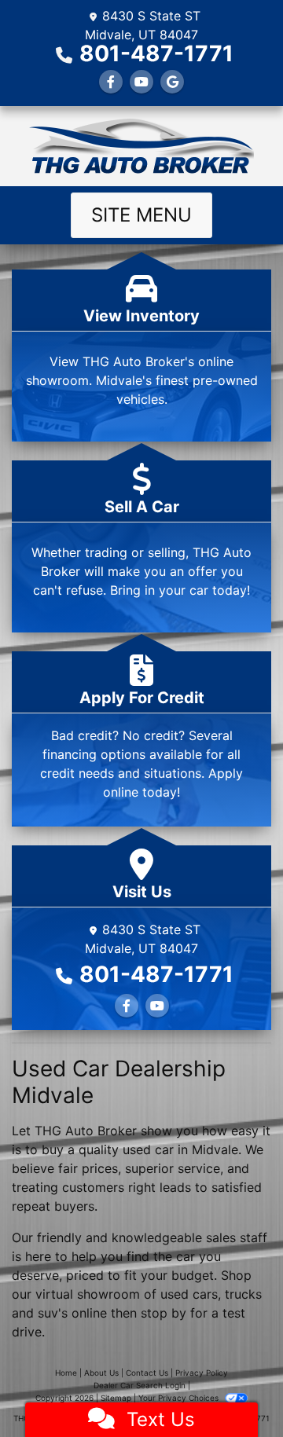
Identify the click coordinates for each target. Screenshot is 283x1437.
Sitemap (116, 1397)
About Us (101, 1372)
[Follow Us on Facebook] (111, 81)
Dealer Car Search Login (140, 1385)
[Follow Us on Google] (172, 81)
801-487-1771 (156, 53)
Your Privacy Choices (179, 1397)
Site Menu (141, 214)
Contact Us (147, 1372)
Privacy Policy (201, 1372)
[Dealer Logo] (141, 146)
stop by (163, 1313)
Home (66, 1372)
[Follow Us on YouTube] (141, 81)
